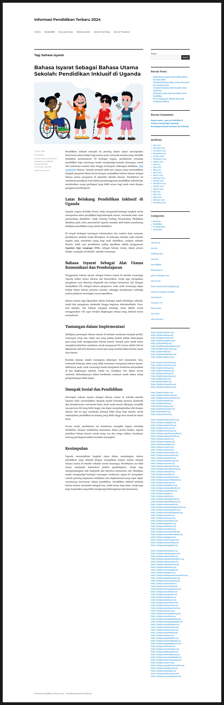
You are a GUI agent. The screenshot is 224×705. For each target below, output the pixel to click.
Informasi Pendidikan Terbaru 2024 (67, 19)
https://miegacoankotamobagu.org (165, 578)
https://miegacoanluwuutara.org (164, 605)
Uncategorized (159, 227)
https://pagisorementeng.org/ (163, 362)
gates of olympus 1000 (160, 275)
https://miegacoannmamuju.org (164, 586)
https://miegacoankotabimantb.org (165, 469)
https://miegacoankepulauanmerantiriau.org (169, 575)
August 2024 (158, 189)
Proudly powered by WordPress (79, 694)
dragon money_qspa (159, 120)
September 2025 (159, 159)
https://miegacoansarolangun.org (165, 649)
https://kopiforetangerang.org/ (164, 349)
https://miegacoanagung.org (163, 442)
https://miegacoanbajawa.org (163, 573)
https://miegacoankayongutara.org (165, 553)
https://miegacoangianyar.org (163, 523)
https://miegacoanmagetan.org (164, 594)
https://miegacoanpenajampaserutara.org (168, 507)
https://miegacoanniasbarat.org (164, 592)
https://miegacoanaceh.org (162, 447)
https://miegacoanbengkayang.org (165, 654)
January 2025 (158, 181)
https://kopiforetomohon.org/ (163, 384)
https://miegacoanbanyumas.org (164, 562)
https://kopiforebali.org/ (161, 403)
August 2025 (158, 162)
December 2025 (159, 151)
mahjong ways (157, 254)
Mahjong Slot (83, 32)
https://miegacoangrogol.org (163, 482)
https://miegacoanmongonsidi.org (165, 532)
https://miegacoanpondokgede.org (165, 488)
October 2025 (158, 156)
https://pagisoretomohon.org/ (163, 365)
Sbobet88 (49, 32)
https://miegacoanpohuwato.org (164, 556)
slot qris (154, 248)
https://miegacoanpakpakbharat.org (166, 643)
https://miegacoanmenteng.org (164, 491)
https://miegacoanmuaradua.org (164, 504)
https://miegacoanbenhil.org (163, 472)
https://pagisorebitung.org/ (162, 368)
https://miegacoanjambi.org (162, 515)
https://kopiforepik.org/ (161, 379)
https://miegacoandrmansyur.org (165, 674)
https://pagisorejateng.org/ (162, 373)
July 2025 (157, 164)
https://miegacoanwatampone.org (165, 624)
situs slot (154, 259)
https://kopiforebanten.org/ (162, 332)
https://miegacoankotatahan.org (164, 452)
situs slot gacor (157, 319)
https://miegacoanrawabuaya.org (164, 477)
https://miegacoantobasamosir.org (165, 608)
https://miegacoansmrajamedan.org (166, 676)
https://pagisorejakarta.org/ (162, 357)
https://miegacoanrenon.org (163, 428)
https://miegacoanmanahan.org (164, 551)
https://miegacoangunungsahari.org (166, 660)
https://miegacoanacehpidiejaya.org (166, 641)
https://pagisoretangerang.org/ (164, 395)
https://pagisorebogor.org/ (162, 392)
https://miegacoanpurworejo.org (164, 630)
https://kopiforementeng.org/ (163, 376)
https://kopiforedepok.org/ (162, 401)
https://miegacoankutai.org (162, 635)
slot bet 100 (155, 243)
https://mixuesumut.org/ (161, 414)
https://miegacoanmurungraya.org (165, 581)
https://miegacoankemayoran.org (165, 466)
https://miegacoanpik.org (161, 493)
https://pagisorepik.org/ (161, 351)
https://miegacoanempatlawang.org (166, 619)
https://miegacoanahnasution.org (165, 420)
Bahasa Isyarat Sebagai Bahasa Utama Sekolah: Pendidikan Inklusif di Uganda (87, 70)
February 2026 (159, 148)
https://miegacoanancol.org (162, 663)
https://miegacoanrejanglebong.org (166, 613)
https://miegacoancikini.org (162, 474)
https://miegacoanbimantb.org (164, 583)
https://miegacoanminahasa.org (164, 521)
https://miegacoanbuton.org (163, 611)
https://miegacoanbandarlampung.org (167, 512)
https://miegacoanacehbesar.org (164, 603)
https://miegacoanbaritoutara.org (165, 627)
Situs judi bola (65, 32)
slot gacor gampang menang (162, 292)
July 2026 (157, 145)
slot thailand (156, 265)
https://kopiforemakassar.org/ (163, 387)
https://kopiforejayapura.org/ (163, 341)
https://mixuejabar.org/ (161, 412)
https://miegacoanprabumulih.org (165, 436)
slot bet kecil (156, 297)
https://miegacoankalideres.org (164, 485)
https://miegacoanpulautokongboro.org (167, 559)
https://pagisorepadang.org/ (163, 371)
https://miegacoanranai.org (162, 450)
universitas (157, 229)
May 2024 (157, 194)
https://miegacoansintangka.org (164, 570)
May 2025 (157, 170)
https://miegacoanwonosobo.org (164, 455)
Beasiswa (157, 221)
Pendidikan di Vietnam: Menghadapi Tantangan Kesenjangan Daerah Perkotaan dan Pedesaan (170, 123)
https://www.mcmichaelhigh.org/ (165, 286)
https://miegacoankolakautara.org (165, 499)
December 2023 (159, 203)
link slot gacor (157, 270)
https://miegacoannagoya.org (163, 529)
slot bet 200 (155, 281)
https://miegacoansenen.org (163, 463)
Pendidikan (39, 155)
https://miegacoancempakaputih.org (166, 657)
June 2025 (157, 167)
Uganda (47, 167)
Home (37, 32)
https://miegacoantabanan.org (163, 600)
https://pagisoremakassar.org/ (164, 354)
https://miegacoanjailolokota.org (164, 638)
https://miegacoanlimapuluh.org (164, 652)
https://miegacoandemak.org (163, 646)
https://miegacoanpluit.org (162, 496)
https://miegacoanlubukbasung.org (165, 502)
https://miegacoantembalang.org (164, 543)
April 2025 (157, 173)
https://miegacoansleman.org (163, 526)
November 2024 (159, 183)
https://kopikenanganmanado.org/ (165, 398)
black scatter (156, 308)
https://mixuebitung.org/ (161, 343)
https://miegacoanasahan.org (163, 616)
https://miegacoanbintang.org (163, 567)
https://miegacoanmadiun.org (163, 671)
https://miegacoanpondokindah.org (166, 480)
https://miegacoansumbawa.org (164, 633)
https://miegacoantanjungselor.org (165, 510)
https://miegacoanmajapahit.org (164, 545)
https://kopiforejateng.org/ (162, 335)
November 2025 (159, 153)
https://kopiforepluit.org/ (161, 382)
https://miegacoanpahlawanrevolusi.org (167, 665)
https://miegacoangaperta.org (163, 537)
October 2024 (158, 186)
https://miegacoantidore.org (163, 444)
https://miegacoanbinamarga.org (165, 461)
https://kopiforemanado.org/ (163, 409)
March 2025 (158, 175)
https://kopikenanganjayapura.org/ (165, 346)
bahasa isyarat (40, 159)
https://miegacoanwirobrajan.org (165, 540)
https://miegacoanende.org (162, 439)
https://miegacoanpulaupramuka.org (166, 433)
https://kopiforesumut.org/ (162, 338)
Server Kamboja (102, 32)
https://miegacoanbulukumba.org (165, 564)
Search (154, 54)
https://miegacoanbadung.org (163, 597)
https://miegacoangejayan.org (163, 422)
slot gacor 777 (157, 303)
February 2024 (159, 200)
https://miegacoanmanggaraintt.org (166, 589)
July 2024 (157, 192)
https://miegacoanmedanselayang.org (167, 534)
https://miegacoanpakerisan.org (164, 668)
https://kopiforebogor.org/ (162, 406)
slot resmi (155, 314)
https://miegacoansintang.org (163, 431)
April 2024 (157, 197)
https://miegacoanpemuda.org (163, 425)
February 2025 (159, 178)
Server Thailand (122, 32)
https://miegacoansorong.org (163, 518)
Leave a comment (42, 170)
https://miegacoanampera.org (163, 458)
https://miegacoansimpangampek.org (167, 622)
